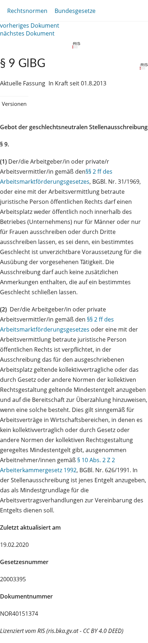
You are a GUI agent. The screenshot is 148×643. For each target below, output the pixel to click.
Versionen (14, 103)
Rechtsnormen (27, 11)
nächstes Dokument (27, 33)
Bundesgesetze (75, 11)
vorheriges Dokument (29, 25)
